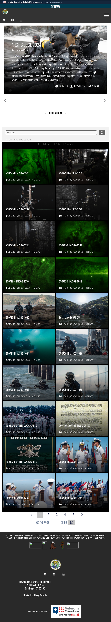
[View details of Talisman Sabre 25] (82, 310)
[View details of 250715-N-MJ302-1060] (29, 310)
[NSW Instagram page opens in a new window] (12, 20)
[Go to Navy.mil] (55, 6)
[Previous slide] (5, 100)
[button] (54, 2)
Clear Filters (43, 144)
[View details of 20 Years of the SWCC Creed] (29, 418)
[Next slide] (104, 100)
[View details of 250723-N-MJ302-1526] (29, 166)
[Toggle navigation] (106, 15)
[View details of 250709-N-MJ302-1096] (82, 346)
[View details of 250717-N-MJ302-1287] (82, 238)
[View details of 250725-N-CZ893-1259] (29, 490)
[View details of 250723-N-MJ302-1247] (29, 202)
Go (71, 522)
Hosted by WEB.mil (37, 611)
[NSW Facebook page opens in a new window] (4, 20)
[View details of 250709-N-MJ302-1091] (29, 382)
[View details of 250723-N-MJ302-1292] (82, 166)
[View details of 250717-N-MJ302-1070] (29, 274)
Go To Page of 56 (51, 522)
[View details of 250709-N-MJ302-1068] (82, 382)
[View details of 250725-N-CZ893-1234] (82, 490)
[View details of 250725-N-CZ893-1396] (82, 454)
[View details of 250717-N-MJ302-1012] (82, 274)
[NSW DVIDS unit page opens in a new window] (21, 20)
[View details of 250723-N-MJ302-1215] (29, 238)
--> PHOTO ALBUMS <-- (55, 113)
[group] (55, 60)
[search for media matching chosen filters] (102, 132)
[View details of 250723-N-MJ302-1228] (82, 202)
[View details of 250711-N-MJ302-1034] (29, 346)
